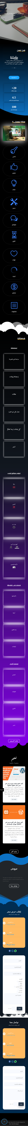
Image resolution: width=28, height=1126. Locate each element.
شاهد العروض (14, 741)
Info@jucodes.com (10, 924)
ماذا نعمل (14, 19)
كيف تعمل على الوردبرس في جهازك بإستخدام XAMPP (14, 823)
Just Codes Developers (14, 1123)
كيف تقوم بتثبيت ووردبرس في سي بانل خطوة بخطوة (14, 784)
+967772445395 (10, 934)
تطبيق (21, 984)
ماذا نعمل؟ (13, 77)
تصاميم (20, 990)
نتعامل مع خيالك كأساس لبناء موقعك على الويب (14, 14)
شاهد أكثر (14, 851)
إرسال (19, 1008)
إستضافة (20, 981)
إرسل (21, 1104)
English (2, 789)
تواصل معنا (14, 886)
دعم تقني (20, 992)
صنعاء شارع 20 (10, 944)
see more (14, 799)
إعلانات (20, 988)
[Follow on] (10, 951)
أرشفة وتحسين (19, 986)
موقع (21, 983)
